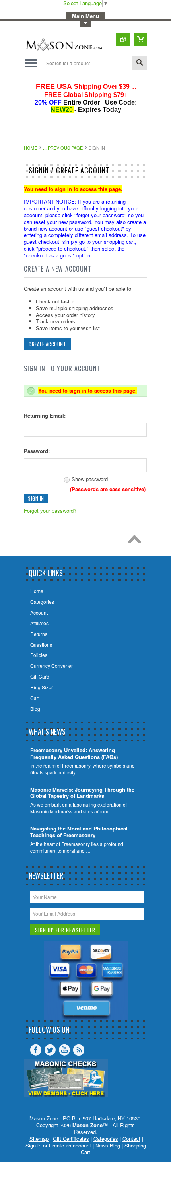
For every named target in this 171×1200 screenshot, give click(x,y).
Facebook (35, 1050)
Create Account (47, 344)
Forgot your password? (50, 510)
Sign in (33, 1145)
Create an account (70, 1145)
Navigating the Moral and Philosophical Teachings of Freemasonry (79, 832)
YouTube (64, 1050)
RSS (78, 1050)
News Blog (107, 1145)
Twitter (50, 1050)
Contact (131, 1138)
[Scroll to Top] (136, 541)
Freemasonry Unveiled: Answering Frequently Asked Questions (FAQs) (74, 753)
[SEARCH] (139, 63)
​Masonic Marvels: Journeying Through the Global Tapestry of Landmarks (82, 793)
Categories (105, 1138)
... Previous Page (63, 147)
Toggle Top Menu (85, 24)
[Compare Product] (123, 39)
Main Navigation (31, 63)
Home (30, 147)
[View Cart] (140, 39)
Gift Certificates (71, 1138)
